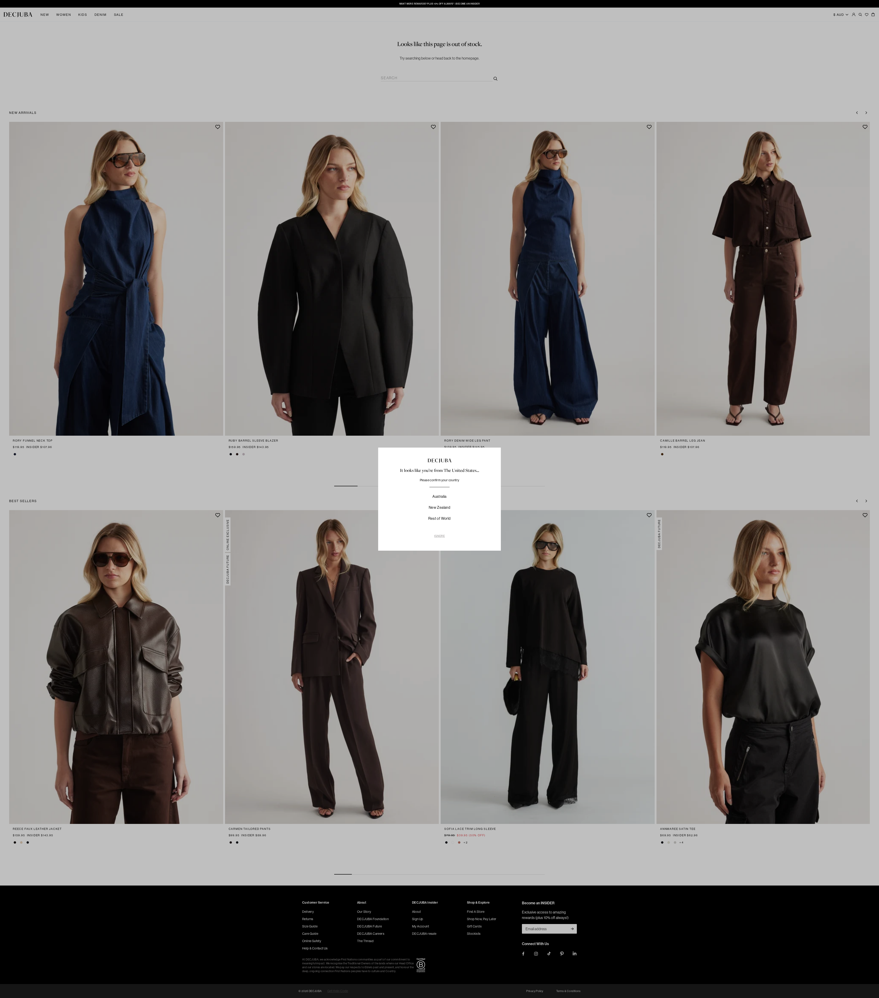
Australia (439, 496)
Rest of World (439, 518)
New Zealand (439, 507)
